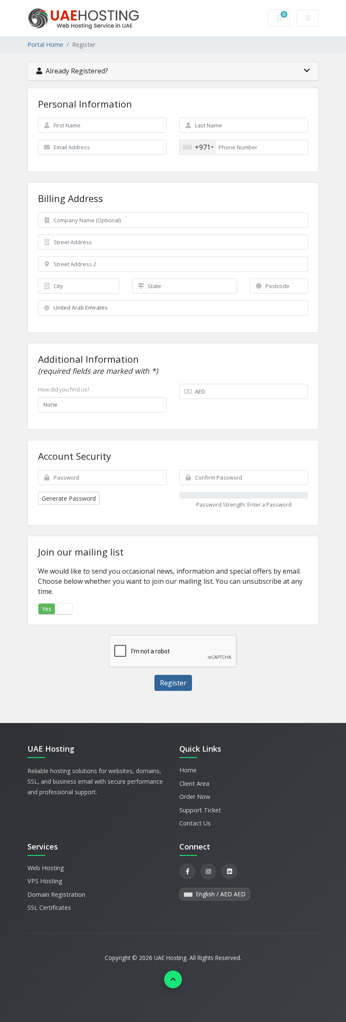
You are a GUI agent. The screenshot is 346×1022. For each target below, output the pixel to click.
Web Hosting (45, 868)
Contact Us (195, 823)
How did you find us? (63, 389)
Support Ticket (200, 810)
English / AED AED (220, 894)
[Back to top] (173, 979)
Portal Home (45, 44)
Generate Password (69, 498)
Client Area (194, 783)
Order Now (194, 797)
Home (188, 770)
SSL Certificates (49, 907)
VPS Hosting (44, 881)
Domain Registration (56, 894)
